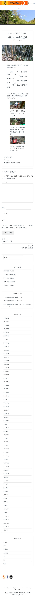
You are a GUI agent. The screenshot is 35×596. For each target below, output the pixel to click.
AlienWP (17, 590)
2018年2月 (6, 516)
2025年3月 (6, 318)
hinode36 (8, 160)
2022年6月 (6, 403)
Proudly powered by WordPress (12, 588)
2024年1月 (6, 343)
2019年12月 (6, 470)
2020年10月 (7, 445)
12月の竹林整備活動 (8, 297)
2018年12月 (6, 509)
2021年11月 (6, 413)
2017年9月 (6, 530)
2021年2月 (6, 435)
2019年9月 (6, 480)
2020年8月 (6, 452)
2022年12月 (6, 382)
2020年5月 (6, 459)
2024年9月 (6, 329)
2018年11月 (6, 512)
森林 (5, 546)
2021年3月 (6, 431)
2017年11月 (6, 523)
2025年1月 (6, 322)
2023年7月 (6, 357)
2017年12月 (6, 519)
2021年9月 (6, 420)
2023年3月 (6, 371)
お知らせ (11, 33)
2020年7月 (6, 456)
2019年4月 (6, 495)
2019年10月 (6, 477)
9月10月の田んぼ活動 (9, 285)
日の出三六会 (17, 16)
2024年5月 (6, 336)
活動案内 (24, 33)
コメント (4, 182)
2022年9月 (6, 392)
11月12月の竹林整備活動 (9, 274)
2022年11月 (6, 385)
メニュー (18, 8)
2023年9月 (6, 353)
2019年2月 (6, 502)
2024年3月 (6, 339)
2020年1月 (6, 466)
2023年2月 (6, 375)
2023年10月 (6, 350)
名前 (4, 207)
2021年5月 (6, 427)
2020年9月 (6, 449)
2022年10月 (6, 389)
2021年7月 (6, 424)
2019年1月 (6, 505)
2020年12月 (7, 442)
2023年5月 (6, 364)
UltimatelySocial (17, 595)
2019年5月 (6, 491)
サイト (4, 220)
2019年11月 (6, 473)
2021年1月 (6, 438)
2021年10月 (6, 417)
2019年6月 (6, 487)
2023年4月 (6, 367)
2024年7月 (6, 332)
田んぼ (5, 556)
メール (4, 214)
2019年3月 (6, 498)
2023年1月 (6, 378)
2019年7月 (6, 484)
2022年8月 (6, 396)
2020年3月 (6, 463)
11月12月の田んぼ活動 (9, 278)
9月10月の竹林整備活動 (9, 281)
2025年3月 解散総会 (9, 271)
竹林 (5, 563)
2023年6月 (6, 360)
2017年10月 (6, 526)
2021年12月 (6, 410)
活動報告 (17, 33)
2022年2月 (6, 406)
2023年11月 (6, 346)
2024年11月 (6, 325)
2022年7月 (6, 399)
